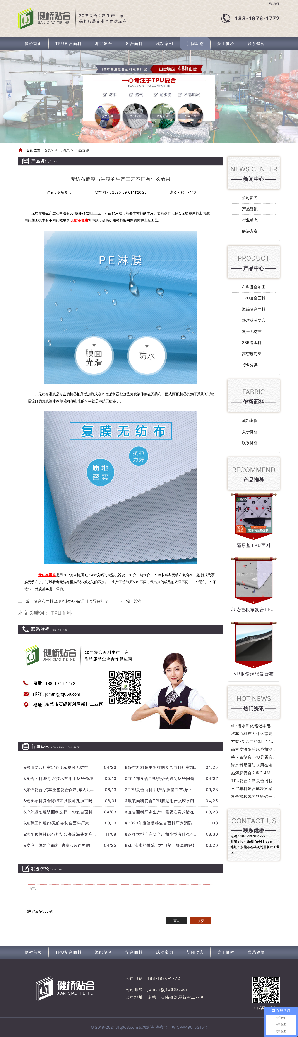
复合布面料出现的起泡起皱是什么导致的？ (71, 601)
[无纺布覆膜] (120, 487)
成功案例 (164, 43)
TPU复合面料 (68, 43)
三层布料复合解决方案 (251, 788)
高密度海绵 (252, 353)
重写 (176, 920)
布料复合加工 (253, 287)
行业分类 (250, 365)
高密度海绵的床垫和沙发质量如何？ (264, 749)
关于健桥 (226, 43)
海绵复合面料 (253, 309)
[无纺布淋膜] (120, 307)
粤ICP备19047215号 (190, 1027)
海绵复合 (103, 43)
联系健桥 (256, 43)
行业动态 (250, 220)
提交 (200, 920)
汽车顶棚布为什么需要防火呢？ (260, 733)
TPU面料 (61, 613)
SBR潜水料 (251, 342)
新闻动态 (195, 43)
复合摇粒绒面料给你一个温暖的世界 (264, 796)
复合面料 (134, 43)
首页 (47, 150)
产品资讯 (81, 150)
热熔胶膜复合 (253, 320)
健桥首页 (33, 43)
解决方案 (250, 231)
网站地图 (274, 3)
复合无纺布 (252, 331)
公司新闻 (250, 197)
